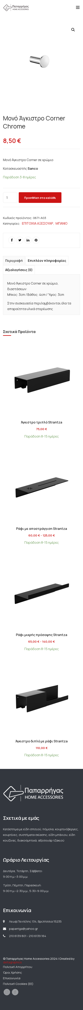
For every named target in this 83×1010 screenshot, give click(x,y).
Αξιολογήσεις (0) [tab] (19, 270)
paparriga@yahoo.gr (23, 929)
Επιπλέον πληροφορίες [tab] (47, 260)
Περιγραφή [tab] (14, 260)
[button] (73, 29)
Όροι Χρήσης (12, 972)
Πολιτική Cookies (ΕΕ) (18, 984)
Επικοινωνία (11, 978)
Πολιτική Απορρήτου (17, 967)
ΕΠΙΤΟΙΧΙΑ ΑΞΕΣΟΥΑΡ (37, 223)
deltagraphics (12, 962)
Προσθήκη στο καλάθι (40, 198)
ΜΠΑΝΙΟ (61, 223)
